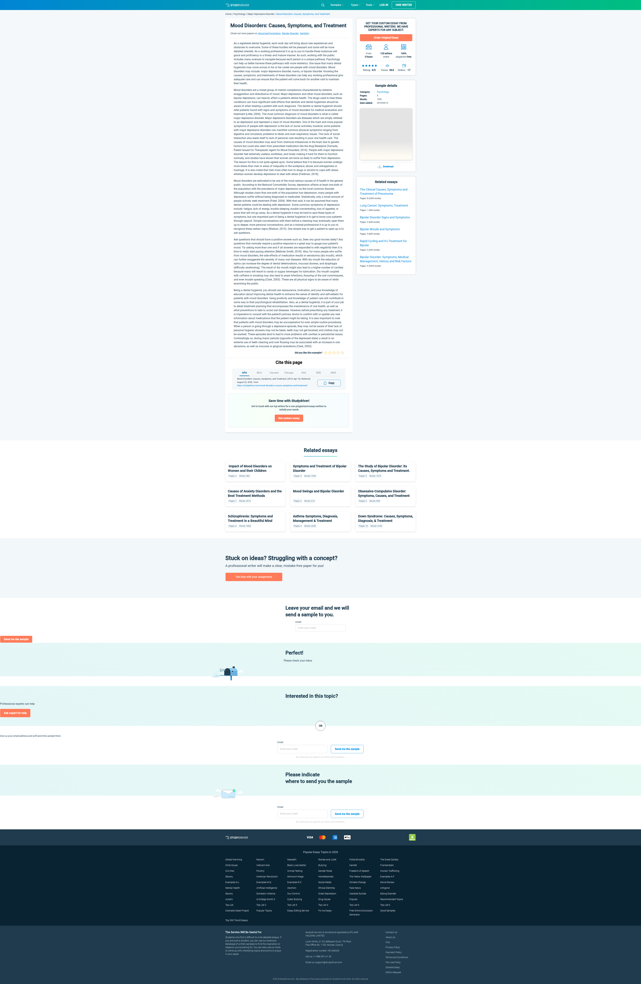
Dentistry (304, 33)
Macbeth (291, 859)
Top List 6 (385, 905)
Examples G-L (232, 882)
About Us (390, 937)
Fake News (355, 888)
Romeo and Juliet (327, 859)
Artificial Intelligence (266, 888)
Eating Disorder (388, 893)
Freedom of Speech (359, 871)
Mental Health (232, 888)
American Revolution (267, 876)
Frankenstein (387, 865)
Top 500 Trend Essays (236, 920)
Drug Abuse (324, 899)
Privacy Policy (393, 947)
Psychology (240, 14)
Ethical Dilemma (326, 888)
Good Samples (387, 910)
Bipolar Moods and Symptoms (380, 229)
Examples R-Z (294, 882)
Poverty (260, 871)
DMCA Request (393, 972)
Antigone (385, 888)
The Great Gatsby (389, 859)
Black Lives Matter (296, 865)
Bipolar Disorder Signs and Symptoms (385, 217)
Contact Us (391, 932)
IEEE (318, 372)
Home (228, 14)
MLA (259, 372)
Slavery (229, 876)
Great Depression (327, 893)
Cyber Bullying (294, 899)
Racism (260, 859)
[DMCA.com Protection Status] (412, 837)
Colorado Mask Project (237, 910)
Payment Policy (394, 952)
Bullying (322, 865)
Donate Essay (393, 967)
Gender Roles (325, 871)
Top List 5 (354, 905)
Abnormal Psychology (269, 33)
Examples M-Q (263, 882)
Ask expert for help (15, 713)
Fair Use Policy (393, 962)
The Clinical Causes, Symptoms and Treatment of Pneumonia (383, 191)
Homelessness (325, 876)
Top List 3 (292, 905)
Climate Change (357, 882)
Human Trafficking (389, 871)
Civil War (229, 871)
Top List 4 (323, 905)
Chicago (289, 372)
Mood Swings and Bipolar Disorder (318, 491)
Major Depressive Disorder (261, 14)
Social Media (324, 882)
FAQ (388, 942)
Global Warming (233, 859)
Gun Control (293, 893)
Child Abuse (231, 865)
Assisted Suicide (357, 893)
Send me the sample (16, 639)
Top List (229, 905)
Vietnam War (263, 865)
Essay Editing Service (298, 910)
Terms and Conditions (397, 957)
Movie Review (387, 882)
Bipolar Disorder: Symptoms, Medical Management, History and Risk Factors (385, 259)
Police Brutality (357, 859)
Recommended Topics (391, 899)
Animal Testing (294, 871)
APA (244, 372)
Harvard (274, 372)
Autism (229, 899)
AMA (333, 372)
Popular (353, 899)
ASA (303, 372)
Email (298, 622)
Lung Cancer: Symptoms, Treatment (384, 205)
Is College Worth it (265, 899)
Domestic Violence (265, 893)
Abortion (291, 888)
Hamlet (353, 865)
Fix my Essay (325, 910)
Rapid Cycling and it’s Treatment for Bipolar (383, 243)
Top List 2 (261, 905)
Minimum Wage (295, 876)
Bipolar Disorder (290, 33)
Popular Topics (264, 910)
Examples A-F (387, 876)
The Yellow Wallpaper (360, 876)
